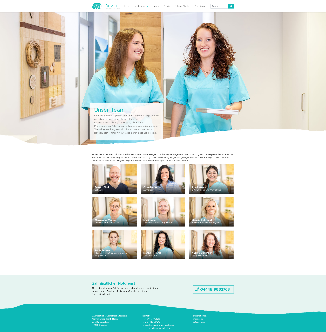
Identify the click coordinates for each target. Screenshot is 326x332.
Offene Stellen (182, 6)
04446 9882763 (214, 289)
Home (126, 6)
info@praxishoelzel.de (160, 328)
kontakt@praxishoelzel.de (161, 325)
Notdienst (200, 6)
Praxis (167, 6)
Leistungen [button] (140, 6)
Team (156, 6)
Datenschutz (199, 321)
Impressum (198, 318)
